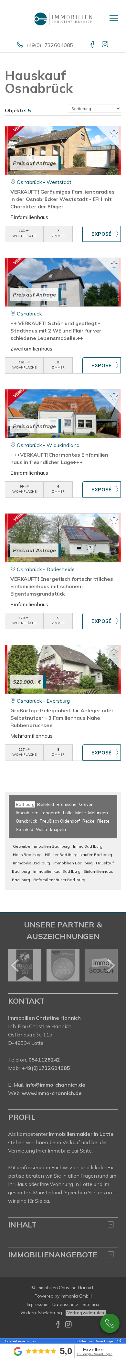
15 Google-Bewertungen (94, 1354)
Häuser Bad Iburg (61, 854)
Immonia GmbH (76, 1296)
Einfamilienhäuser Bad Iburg (59, 879)
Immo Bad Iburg (87, 846)
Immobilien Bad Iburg (73, 863)
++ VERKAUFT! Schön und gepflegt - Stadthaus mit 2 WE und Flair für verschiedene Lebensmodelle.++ (57, 330)
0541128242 (110, 1323)
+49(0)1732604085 (49, 45)
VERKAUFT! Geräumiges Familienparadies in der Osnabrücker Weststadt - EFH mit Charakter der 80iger (62, 199)
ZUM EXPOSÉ (101, 234)
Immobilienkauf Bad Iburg (57, 871)
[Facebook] (93, 45)
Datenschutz (65, 1304)
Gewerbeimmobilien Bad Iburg (41, 846)
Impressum (37, 1304)
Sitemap (90, 1304)
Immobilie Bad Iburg (31, 863)
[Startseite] (63, 18)
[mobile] (114, 18)
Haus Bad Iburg (27, 854)
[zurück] (15, 965)
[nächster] (110, 965)
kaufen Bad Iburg (96, 854)
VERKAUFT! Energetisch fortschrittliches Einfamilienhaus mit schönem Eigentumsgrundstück (61, 586)
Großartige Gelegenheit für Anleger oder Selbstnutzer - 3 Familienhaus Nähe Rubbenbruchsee (61, 717)
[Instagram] (105, 45)
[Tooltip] (118, 1341)
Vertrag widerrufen (85, 1312)
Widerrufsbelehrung (41, 1313)
